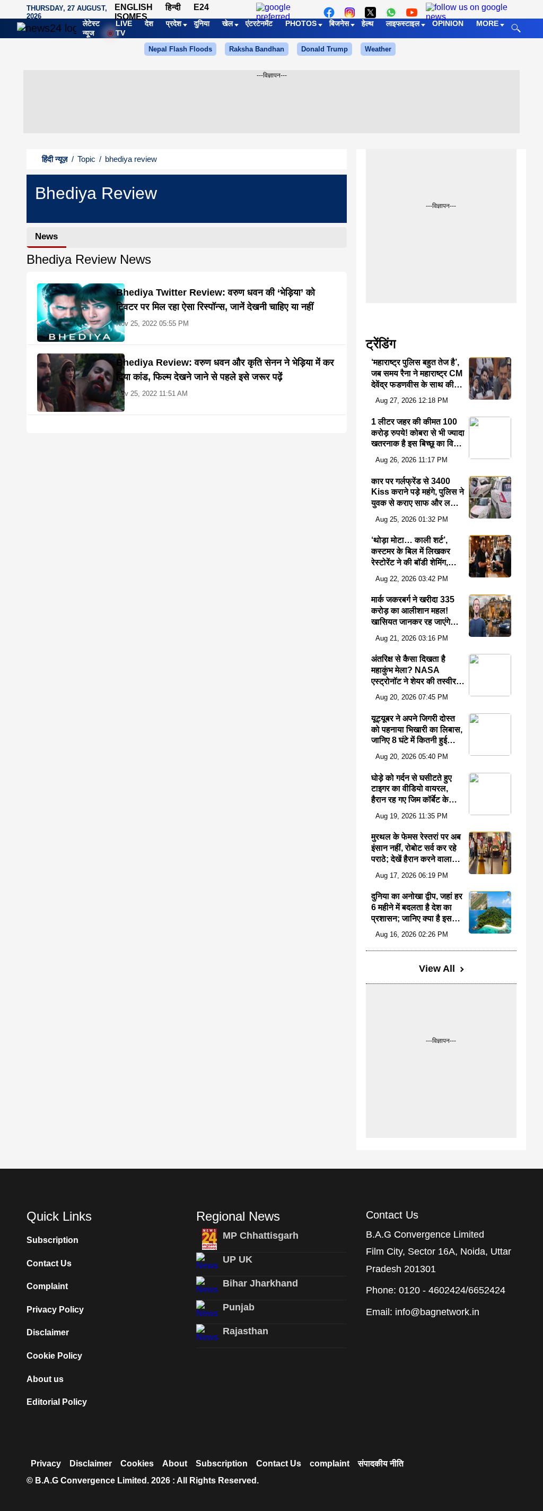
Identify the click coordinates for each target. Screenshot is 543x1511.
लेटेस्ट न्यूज (91, 28)
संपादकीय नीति (381, 1463)
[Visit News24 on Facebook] (329, 12)
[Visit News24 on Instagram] (349, 12)
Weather (378, 49)
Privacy (46, 1463)
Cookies (137, 1463)
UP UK (237, 1259)
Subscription (52, 1240)
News (46, 236)
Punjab (239, 1307)
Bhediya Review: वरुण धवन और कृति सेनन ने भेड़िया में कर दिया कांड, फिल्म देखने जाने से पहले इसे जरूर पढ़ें (225, 369)
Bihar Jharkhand (260, 1283)
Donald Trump (324, 49)
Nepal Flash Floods (180, 49)
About (174, 1463)
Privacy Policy (55, 1309)
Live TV (124, 28)
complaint (329, 1463)
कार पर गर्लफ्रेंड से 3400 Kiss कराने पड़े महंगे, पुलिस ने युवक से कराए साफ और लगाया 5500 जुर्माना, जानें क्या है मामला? (417, 503)
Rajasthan (245, 1331)
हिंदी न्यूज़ (55, 158)
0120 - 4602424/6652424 (452, 1290)
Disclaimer (48, 1332)
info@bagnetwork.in (437, 1312)
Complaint (47, 1286)
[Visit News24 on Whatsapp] (391, 12)
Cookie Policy (54, 1355)
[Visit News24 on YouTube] (411, 12)
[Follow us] (469, 12)
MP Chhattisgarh (261, 1235)
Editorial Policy (57, 1401)
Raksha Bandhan (256, 49)
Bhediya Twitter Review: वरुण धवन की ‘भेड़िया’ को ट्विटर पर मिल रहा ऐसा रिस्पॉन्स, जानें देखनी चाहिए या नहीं (215, 299)
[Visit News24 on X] (370, 12)
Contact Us (49, 1263)
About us (45, 1379)
